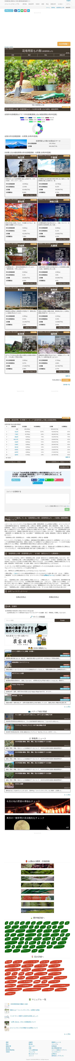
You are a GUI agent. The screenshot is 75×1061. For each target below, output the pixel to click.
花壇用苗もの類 (60, 7)
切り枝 (14, 973)
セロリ (61, 927)
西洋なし (32, 943)
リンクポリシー (56, 1052)
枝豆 (39, 935)
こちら (68, 506)
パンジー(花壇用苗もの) (24, 985)
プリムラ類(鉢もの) (46, 977)
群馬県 (16, 449)
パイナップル (41, 946)
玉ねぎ (8, 939)
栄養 (30, 1048)
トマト (13, 935)
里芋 (62, 935)
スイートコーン (59, 946)
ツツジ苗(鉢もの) (61, 989)
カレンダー (32, 1046)
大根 (22, 923)
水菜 (67, 923)
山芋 (67, 935)
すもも (54, 943)
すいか (32, 946)
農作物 (25, 4)
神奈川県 (16, 439)
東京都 (16, 447)
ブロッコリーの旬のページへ (37, 885)
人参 (33, 923)
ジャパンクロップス (12, 4)
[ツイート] (19, 10)
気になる (10, 10)
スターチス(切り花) (40, 965)
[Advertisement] (37, 26)
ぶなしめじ (47, 939)
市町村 (38, 4)
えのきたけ (37, 939)
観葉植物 (37, 981)
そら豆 (34, 950)
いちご (19, 946)
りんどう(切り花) (56, 962)
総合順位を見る (64, 467)
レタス (40, 931)
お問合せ (54, 1054)
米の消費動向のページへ (37, 910)
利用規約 (54, 1046)
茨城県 (16, 442)
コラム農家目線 (33, 1050)
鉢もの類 (21, 977)
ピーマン (20, 935)
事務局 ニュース (56, 1042)
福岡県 (16, 454)
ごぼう (39, 923)
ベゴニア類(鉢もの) (60, 977)
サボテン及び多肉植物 (25, 981)
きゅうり (56, 931)
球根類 (21, 973)
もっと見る (67, 706)
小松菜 (8, 927)
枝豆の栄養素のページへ (37, 872)
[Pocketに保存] (25, 10)
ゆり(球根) (29, 973)
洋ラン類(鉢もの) (11, 981)
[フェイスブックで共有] (15, 10)
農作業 (31, 1044)
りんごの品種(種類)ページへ (37, 866)
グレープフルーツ (11, 943)
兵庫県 (16, 444)
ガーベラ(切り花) (54, 965)
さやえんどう (26, 950)
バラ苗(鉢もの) (10, 993)
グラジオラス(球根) (54, 973)
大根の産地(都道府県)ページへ (37, 878)
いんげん (16, 950)
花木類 (44, 981)
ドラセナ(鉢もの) (54, 981)
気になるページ (33, 1054)
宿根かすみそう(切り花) (13, 965)
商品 (47, 4)
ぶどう (8, 946)
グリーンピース (30, 935)
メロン (25, 946)
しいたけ (28, 939)
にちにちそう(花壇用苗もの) (32, 989)
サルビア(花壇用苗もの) (41, 985)
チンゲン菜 (47, 931)
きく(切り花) (17, 962)
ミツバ (43, 927)
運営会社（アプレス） (58, 1055)
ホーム (48, 7)
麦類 (11, 923)
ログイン (68, 4)
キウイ (50, 946)
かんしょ (46, 935)
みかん (64, 939)
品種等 (31, 1042)
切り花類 (8, 962)
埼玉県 (16, 431)
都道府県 (31, 4)
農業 (13, 55)
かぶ (28, 923)
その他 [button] (60, 4)
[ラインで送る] (22, 10)
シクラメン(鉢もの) (32, 977)
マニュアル (32, 1052)
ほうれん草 (24, 927)
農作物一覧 (66, 384)
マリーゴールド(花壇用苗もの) (60, 985)
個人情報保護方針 (57, 1048)
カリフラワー (20, 931)
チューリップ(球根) (40, 973)
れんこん (54, 923)
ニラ (54, 927)
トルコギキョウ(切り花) (13, 970)
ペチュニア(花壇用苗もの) (13, 989)
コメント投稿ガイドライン (59, 1050)
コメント (31, 1055)
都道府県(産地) (10, 1050)
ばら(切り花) (44, 962)
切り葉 (8, 973)
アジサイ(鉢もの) (48, 989)
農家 (43, 4)
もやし (41, 950)
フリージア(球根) (11, 977)
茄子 (7, 935)
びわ (43, 943)
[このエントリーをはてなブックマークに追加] (28, 10)
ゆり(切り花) (26, 970)
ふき (36, 927)
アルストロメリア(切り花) (55, 970)
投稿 (67, 509)
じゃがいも (55, 935)
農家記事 (53, 4)
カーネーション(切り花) (31, 962)
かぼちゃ (64, 931)
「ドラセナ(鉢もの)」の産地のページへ (15, 462)
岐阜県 (16, 452)
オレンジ (8, 950)
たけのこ (46, 923)
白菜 (61, 923)
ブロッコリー (31, 931)
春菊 (49, 927)
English (68, 0)
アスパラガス (10, 931)
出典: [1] (68, 376)
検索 (63, 620)
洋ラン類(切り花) (27, 965)
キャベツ (15, 927)
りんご (21, 943)
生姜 (22, 939)
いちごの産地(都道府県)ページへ (37, 898)
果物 (58, 939)
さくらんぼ (62, 943)
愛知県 (16, 437)
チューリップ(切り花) (39, 970)
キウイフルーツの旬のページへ (37, 904)
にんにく (15, 939)
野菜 (17, 923)
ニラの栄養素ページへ (37, 891)
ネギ (31, 927)
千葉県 (16, 434)
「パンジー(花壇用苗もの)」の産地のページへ (57, 462)
